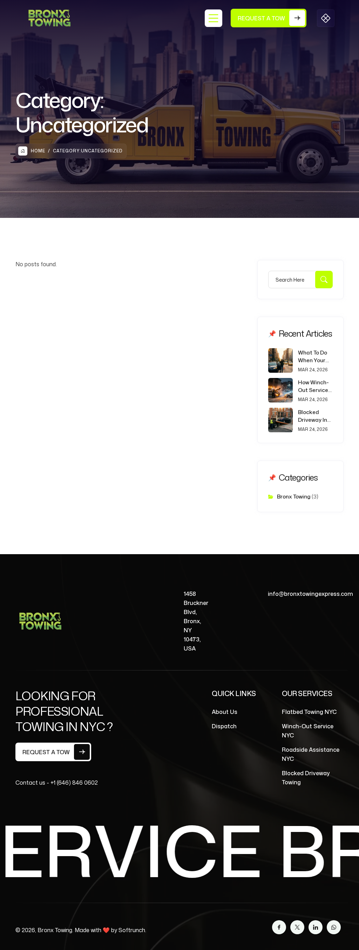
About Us (224, 712)
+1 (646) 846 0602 (74, 782)
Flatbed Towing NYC (309, 712)
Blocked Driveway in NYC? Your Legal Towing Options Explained (314, 416)
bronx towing (294, 496)
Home (38, 151)
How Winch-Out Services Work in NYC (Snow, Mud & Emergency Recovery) (315, 386)
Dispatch (224, 726)
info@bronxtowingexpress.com (310, 594)
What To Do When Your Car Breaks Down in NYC (314, 356)
